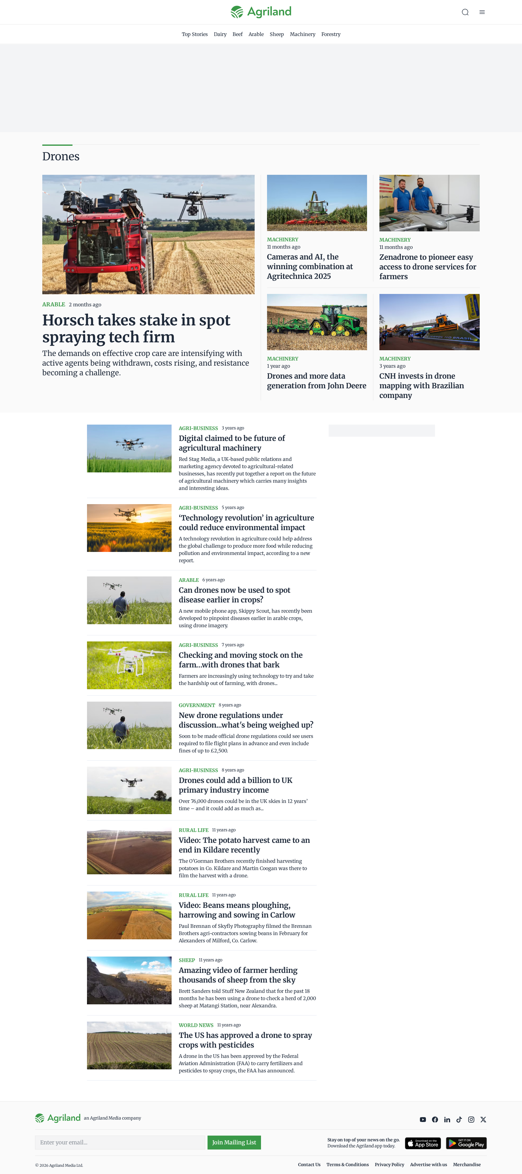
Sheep (277, 34)
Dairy (220, 34)
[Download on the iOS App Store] (423, 1143)
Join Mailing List (234, 1142)
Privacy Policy (389, 1164)
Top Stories (195, 34)
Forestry (330, 34)
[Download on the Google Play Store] (466, 1143)
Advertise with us (428, 1164)
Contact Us (309, 1164)
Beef (238, 34)
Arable (256, 34)
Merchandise (467, 1164)
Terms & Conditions (348, 1164)
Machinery (302, 34)
